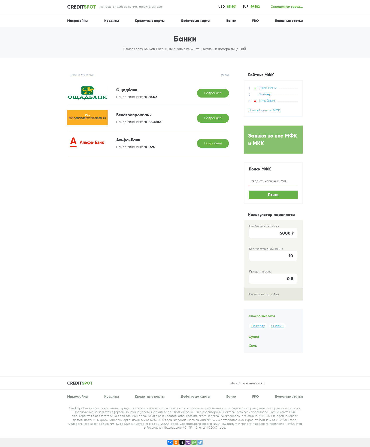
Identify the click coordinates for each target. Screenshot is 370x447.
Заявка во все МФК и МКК (272, 139)
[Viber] (188, 442)
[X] (182, 442)
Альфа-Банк (128, 140)
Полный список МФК (264, 110)
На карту (258, 326)
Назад (225, 74)
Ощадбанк (126, 89)
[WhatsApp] (194, 442)
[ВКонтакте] (170, 442)
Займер (265, 94)
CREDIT (81, 7)
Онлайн (277, 326)
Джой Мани (268, 88)
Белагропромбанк (134, 114)
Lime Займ (267, 101)
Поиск (273, 194)
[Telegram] (200, 442)
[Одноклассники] (176, 442)
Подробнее (213, 93)
